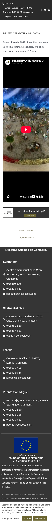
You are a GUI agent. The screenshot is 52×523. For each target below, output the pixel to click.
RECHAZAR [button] (40, 518)
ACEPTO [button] (27, 518)
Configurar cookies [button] (10, 518)
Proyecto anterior (26, 230)
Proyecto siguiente (26, 237)
